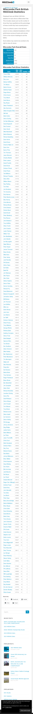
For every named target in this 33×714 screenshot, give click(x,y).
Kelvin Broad (7, 309)
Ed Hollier (6, 268)
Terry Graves (7, 519)
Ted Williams (7, 173)
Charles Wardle (8, 158)
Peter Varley (7, 257)
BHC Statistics (8, 696)
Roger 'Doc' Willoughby (10, 482)
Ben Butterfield (7, 383)
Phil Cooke (6, 529)
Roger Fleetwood (8, 377)
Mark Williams (7, 432)
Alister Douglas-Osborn (10, 111)
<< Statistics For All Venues (10, 7)
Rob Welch (6, 453)
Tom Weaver (7, 406)
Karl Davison (7, 370)
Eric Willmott (7, 566)
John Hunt (6, 312)
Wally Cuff (6, 362)
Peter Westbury (8, 215)
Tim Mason (7, 84)
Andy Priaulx (7, 171)
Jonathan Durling (8, 393)
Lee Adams (7, 315)
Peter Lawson (7, 160)
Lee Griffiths (7, 304)
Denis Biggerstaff (8, 542)
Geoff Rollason (7, 398)
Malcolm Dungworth (9, 294)
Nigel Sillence (7, 244)
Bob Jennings (7, 469)
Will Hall (6, 113)
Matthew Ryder (8, 90)
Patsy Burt (6, 367)
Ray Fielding (7, 184)
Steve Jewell (7, 414)
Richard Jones (7, 411)
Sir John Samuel (8, 587)
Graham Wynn (7, 445)
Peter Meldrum (8, 579)
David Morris (7, 514)
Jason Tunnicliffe (8, 438)
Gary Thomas (7, 550)
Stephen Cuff (7, 534)
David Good (7, 165)
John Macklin (7, 239)
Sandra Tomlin (7, 524)
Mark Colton (7, 116)
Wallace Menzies (8, 76)
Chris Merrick (7, 202)
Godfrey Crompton (9, 333)
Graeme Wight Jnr (8, 145)
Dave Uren (6, 147)
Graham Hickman (8, 320)
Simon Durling (7, 118)
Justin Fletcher (7, 231)
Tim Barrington (8, 359)
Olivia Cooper (7, 592)
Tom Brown (7, 343)
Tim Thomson (7, 152)
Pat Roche (6, 474)
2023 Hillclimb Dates (9, 636)
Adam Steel (7, 388)
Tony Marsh (7, 97)
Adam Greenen (8, 349)
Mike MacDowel (8, 131)
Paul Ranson (7, 218)
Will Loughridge (8, 574)
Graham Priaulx (8, 168)
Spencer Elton (7, 341)
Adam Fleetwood (8, 105)
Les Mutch (6, 495)
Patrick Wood (7, 210)
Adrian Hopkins (8, 281)
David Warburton (8, 291)
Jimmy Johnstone (8, 425)
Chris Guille (7, 508)
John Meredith (7, 490)
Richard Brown (7, 205)
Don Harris (6, 466)
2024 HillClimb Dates (9, 633)
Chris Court (7, 440)
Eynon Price (7, 150)
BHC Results (7, 693)
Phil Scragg (7, 422)
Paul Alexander (8, 548)
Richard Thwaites (8, 176)
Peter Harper (7, 247)
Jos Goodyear (7, 189)
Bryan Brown (7, 380)
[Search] (27, 612)
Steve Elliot (6, 571)
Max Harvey (7, 199)
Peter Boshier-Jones (9, 197)
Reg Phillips (7, 427)
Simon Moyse (7, 401)
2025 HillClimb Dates (9, 626)
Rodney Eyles (7, 330)
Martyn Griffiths (8, 82)
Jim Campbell (7, 385)
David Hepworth (8, 124)
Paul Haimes (7, 194)
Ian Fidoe (6, 435)
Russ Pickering (8, 555)
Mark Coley (7, 516)
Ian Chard (6, 477)
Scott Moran (7, 100)
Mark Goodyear (8, 443)
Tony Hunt (6, 540)
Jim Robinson (7, 273)
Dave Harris (7, 139)
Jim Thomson (7, 302)
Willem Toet (7, 234)
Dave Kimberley (8, 511)
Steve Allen (7, 179)
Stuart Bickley (7, 464)
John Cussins (7, 228)
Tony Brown (7, 409)
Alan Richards (7, 364)
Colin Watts (7, 561)
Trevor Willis (7, 74)
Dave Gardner (7, 563)
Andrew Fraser (8, 485)
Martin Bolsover (8, 134)
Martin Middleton (8, 503)
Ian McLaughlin (8, 241)
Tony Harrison (7, 375)
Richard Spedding (8, 137)
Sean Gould (7, 129)
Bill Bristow (6, 299)
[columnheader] (9, 71)
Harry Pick (6, 396)
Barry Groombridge (9, 500)
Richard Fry (7, 288)
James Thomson (8, 249)
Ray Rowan (7, 103)
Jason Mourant (8, 155)
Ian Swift (6, 317)
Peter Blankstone (8, 357)
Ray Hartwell (7, 584)
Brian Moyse (7, 506)
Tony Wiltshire (7, 325)
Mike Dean (6, 254)
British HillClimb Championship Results (14, 630)
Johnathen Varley (8, 296)
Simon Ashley (7, 419)
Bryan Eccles (7, 252)
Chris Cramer (7, 95)
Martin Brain (7, 372)
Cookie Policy (8, 707)
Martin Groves (7, 87)
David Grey (7, 487)
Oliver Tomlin (7, 226)
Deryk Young (7, 322)
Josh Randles (7, 260)
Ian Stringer (7, 553)
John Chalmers (8, 521)
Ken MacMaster (8, 236)
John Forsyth (7, 404)
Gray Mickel (7, 582)
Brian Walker (7, 459)
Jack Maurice (7, 472)
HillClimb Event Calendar (10, 699)
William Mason (7, 181)
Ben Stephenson (8, 354)
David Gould (7, 213)
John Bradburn (8, 220)
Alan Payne (7, 275)
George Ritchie (8, 328)
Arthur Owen (7, 265)
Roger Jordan (7, 545)
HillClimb (8, 2)
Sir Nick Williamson (9, 121)
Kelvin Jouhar (7, 537)
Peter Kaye (6, 498)
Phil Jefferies (7, 568)
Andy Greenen (7, 532)
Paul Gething (7, 576)
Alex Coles (6, 278)
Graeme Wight (7, 527)
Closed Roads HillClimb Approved (20, 678)
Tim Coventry (7, 192)
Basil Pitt (6, 270)
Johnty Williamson (8, 456)
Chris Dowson (7, 207)
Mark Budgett (7, 338)
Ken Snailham (7, 346)
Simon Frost (7, 336)
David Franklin (7, 163)
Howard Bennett (8, 480)
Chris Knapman (8, 461)
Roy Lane (6, 79)
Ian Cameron (7, 417)
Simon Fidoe (7, 283)
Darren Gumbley (8, 286)
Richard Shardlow (8, 391)
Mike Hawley (7, 351)
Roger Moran (7, 92)
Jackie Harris (7, 430)
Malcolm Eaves (8, 451)
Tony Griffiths (7, 223)
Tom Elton (6, 493)
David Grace (7, 142)
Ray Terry (6, 448)
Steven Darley (7, 558)
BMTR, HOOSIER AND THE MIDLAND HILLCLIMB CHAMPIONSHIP (14, 622)
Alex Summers (7, 108)
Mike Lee (6, 307)
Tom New (6, 186)
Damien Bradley (8, 589)
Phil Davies (6, 262)
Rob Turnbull (7, 126)
